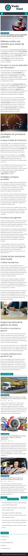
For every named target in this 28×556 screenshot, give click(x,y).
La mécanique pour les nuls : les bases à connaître (4, 497)
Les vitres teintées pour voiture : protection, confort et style (14, 526)
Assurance (4, 536)
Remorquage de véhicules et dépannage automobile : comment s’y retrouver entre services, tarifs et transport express (14, 515)
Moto (3, 545)
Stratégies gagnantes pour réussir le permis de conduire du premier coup (12, 478)
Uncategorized (5, 548)
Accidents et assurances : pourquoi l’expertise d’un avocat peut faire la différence (24, 497)
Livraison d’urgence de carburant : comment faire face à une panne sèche (14, 509)
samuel (10, 38)
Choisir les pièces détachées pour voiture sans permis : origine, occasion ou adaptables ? (13, 437)
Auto (3, 539)
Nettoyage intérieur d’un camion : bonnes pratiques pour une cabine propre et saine (13, 397)
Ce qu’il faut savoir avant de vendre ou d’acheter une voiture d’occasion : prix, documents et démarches (14, 521)
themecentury (23, 554)
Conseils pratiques (5, 33)
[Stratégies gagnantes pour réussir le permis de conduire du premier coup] (14, 466)
